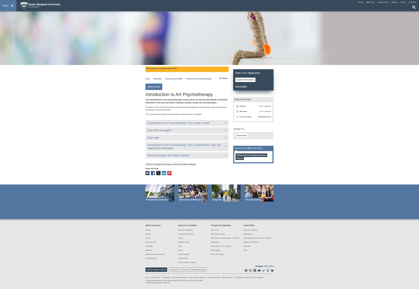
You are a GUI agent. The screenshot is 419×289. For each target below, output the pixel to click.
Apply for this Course (245, 80)
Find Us (185, 270)
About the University (250, 230)
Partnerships (248, 234)
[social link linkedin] (254, 270)
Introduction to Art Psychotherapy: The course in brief (178, 122)
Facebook (153, 173)
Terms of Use (155, 277)
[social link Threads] (268, 270)
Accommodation (183, 254)
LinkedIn (164, 173)
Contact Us (174, 270)
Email (147, 173)
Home (147, 78)
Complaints (238, 277)
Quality (147, 238)
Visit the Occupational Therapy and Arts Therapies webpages (170, 164)
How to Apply (241, 86)
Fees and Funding (217, 254)
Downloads (214, 242)
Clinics (180, 250)
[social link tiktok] (263, 270)
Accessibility (166, 277)
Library (180, 238)
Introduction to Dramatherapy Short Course (251, 156)
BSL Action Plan (227, 277)
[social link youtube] (259, 270)
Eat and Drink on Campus (187, 262)
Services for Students (185, 230)
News (245, 250)
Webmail (148, 250)
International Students (185, 234)
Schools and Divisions (251, 242)
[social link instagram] (250, 270)
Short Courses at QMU (174, 78)
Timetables (149, 246)
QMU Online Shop (198, 270)
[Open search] (413, 7)
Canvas (148, 230)
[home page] (39, 5)
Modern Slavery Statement (197, 277)
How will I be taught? (160, 130)
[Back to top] (416, 267)
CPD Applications (264, 117)
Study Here (158, 78)
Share (225, 78)
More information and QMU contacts (168, 155)
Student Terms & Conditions (253, 277)
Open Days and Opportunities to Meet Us (225, 238)
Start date (153, 137)
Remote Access (150, 242)
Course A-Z (215, 230)
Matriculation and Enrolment (155, 254)
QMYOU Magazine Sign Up (156, 270)
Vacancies (247, 246)
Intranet (148, 234)
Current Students (151, 258)
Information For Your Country (221, 246)
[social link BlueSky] (272, 270)
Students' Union (183, 242)
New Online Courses (218, 234)
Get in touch (241, 135)
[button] (8, 5)
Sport (180, 246)
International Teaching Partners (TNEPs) (257, 238)
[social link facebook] (246, 270)
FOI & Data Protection (179, 277)
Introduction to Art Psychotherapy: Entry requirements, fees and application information (184, 146)
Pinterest (169, 173)
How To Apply (215, 250)
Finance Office (183, 258)
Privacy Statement (214, 277)
